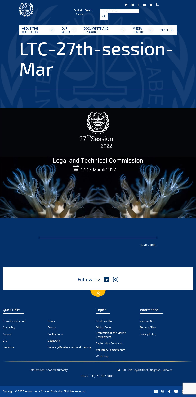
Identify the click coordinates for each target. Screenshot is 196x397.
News (51, 320)
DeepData (54, 340)
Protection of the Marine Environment (111, 334)
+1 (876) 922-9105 (102, 376)
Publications (55, 334)
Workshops (103, 356)
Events (52, 327)
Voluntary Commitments (110, 349)
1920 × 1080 (148, 245)
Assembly (9, 327)
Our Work (66, 30)
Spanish (80, 14)
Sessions (8, 347)
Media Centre (138, 30)
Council (7, 334)
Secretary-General (14, 320)
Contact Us (147, 320)
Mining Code (103, 327)
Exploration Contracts (109, 343)
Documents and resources (96, 30)
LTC (5, 340)
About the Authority (30, 30)
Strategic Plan (104, 320)
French (88, 10)
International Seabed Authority (43, 391)
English (78, 10)
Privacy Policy (148, 334)
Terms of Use (148, 327)
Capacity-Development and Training (69, 347)
